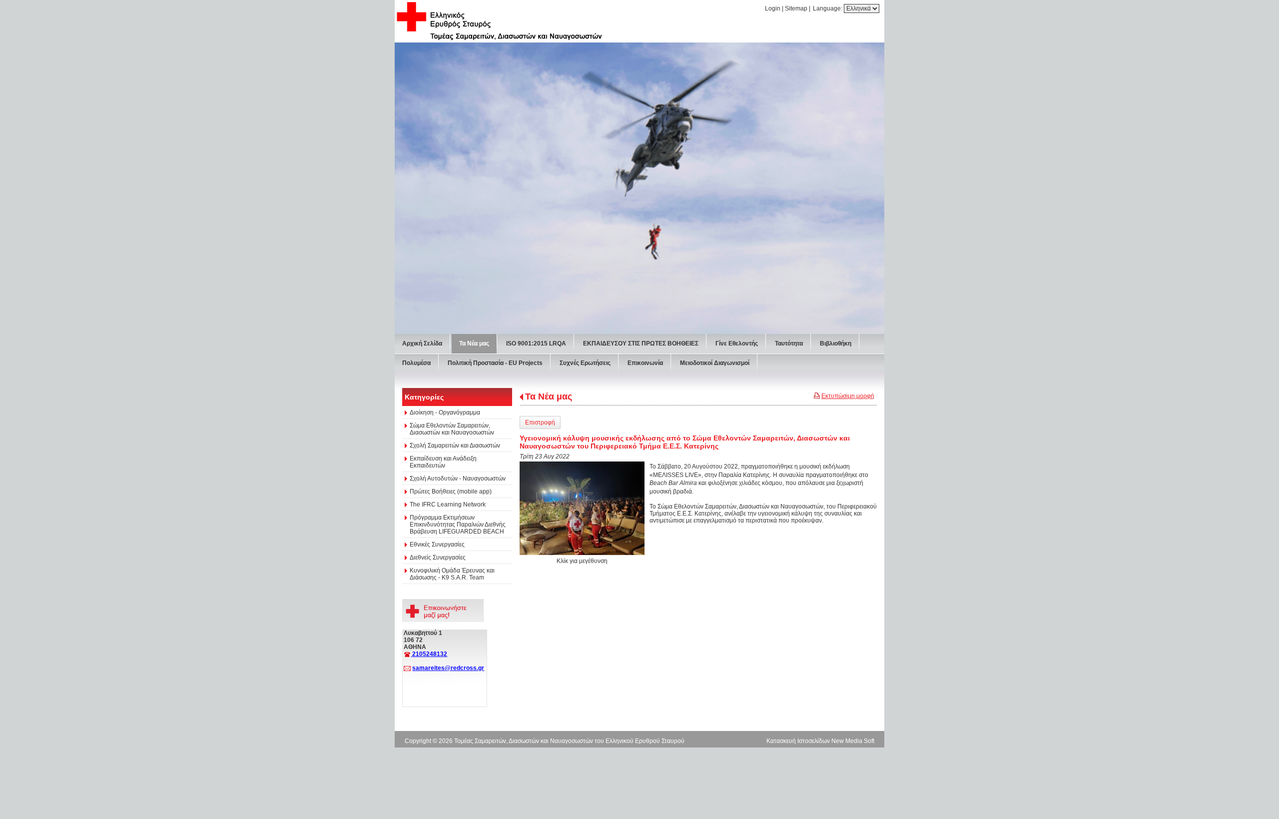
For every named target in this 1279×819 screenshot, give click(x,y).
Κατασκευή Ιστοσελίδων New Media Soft (820, 741)
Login (772, 8)
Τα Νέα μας (548, 397)
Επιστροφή (540, 422)
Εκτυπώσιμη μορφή (847, 396)
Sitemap (796, 8)
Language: (828, 8)
